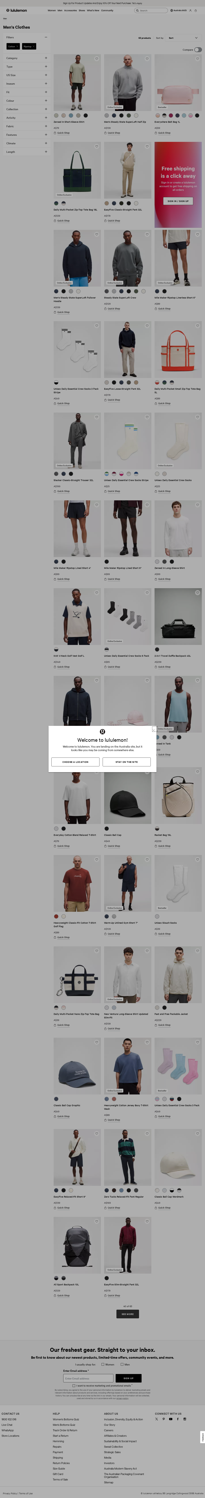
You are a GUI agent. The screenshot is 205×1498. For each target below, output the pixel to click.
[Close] (154, 729)
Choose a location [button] (75, 761)
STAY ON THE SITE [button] (127, 761)
